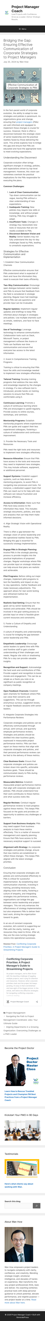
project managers (24, 122)
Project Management (15, 1013)
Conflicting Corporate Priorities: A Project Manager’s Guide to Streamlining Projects (21, 947)
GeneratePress (22, 1317)
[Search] (36, 1206)
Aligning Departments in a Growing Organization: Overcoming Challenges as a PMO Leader (22, 1030)
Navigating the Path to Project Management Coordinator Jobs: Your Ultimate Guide (20, 1020)
